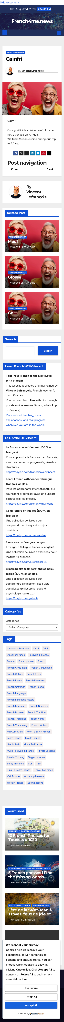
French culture (15, 674)
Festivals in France (39, 654)
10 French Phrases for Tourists (24, 831)
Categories (12, 620)
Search (10, 339)
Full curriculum (15, 731)
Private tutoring (15, 757)
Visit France (13, 776)
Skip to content (9, 2)
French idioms (36, 686)
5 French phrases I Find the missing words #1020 (30, 876)
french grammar (16, 686)
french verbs (37, 718)
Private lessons (46, 750)
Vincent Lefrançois (32, 70)
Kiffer (14, 169)
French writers (39, 725)
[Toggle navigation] (30, 33)
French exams (14, 680)
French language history (20, 699)
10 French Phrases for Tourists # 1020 (29, 837)
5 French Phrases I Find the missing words (29, 868)
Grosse (14, 277)
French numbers (39, 706)
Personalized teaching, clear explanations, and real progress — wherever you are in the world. (27, 420)
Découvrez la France (19, 906)
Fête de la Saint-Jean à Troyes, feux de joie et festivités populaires (30, 914)
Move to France (33, 744)
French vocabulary (17, 725)
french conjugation (41, 667)
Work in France (15, 782)
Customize (31, 988)
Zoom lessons (35, 782)
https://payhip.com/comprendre (26, 535)
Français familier (15, 52)
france (11, 661)
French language (16, 693)
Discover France (16, 654)
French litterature (16, 706)
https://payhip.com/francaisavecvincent (30, 472)
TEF (38, 763)
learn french (14, 738)
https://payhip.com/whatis (22, 598)
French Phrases (15, 712)
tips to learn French (18, 770)
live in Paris (13, 744)
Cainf (49, 169)
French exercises (35, 680)
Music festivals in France (20, 750)
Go (10, 313)
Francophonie (26, 661)
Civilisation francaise (18, 648)
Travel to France (43, 770)
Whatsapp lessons (34, 776)
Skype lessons (36, 757)
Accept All (31, 1005)
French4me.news (32, 21)
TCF (30, 763)
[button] (54, 32)
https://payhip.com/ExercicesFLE (26, 561)
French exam (34, 674)
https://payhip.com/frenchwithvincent (29, 503)
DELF (45, 648)
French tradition (37, 712)
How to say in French (39, 731)
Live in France (32, 738)
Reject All (31, 996)
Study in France (15, 763)
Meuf (13, 241)
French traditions (16, 718)
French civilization (17, 667)
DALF (36, 648)
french (41, 661)
